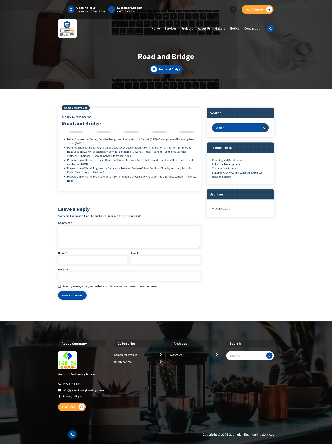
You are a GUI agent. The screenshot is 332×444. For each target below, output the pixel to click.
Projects (187, 28)
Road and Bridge (221, 176)
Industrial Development (226, 164)
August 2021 (222, 208)
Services (170, 28)
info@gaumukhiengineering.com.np (84, 390)
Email (135, 253)
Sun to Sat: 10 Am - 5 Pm (90, 11)
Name (62, 253)
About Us (204, 28)
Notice (234, 28)
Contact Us (252, 28)
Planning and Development (228, 160)
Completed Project (75, 107)
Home (156, 28)
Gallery (220, 28)
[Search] (264, 128)
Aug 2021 (69, 116)
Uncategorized (123, 362)
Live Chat (68, 407)
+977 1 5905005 (126, 11)
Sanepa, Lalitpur (72, 396)
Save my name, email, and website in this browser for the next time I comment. (110, 286)
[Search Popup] (270, 28)
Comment (65, 223)
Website (63, 269)
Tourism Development (225, 168)
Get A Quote (254, 9)
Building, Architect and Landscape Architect (238, 172)
